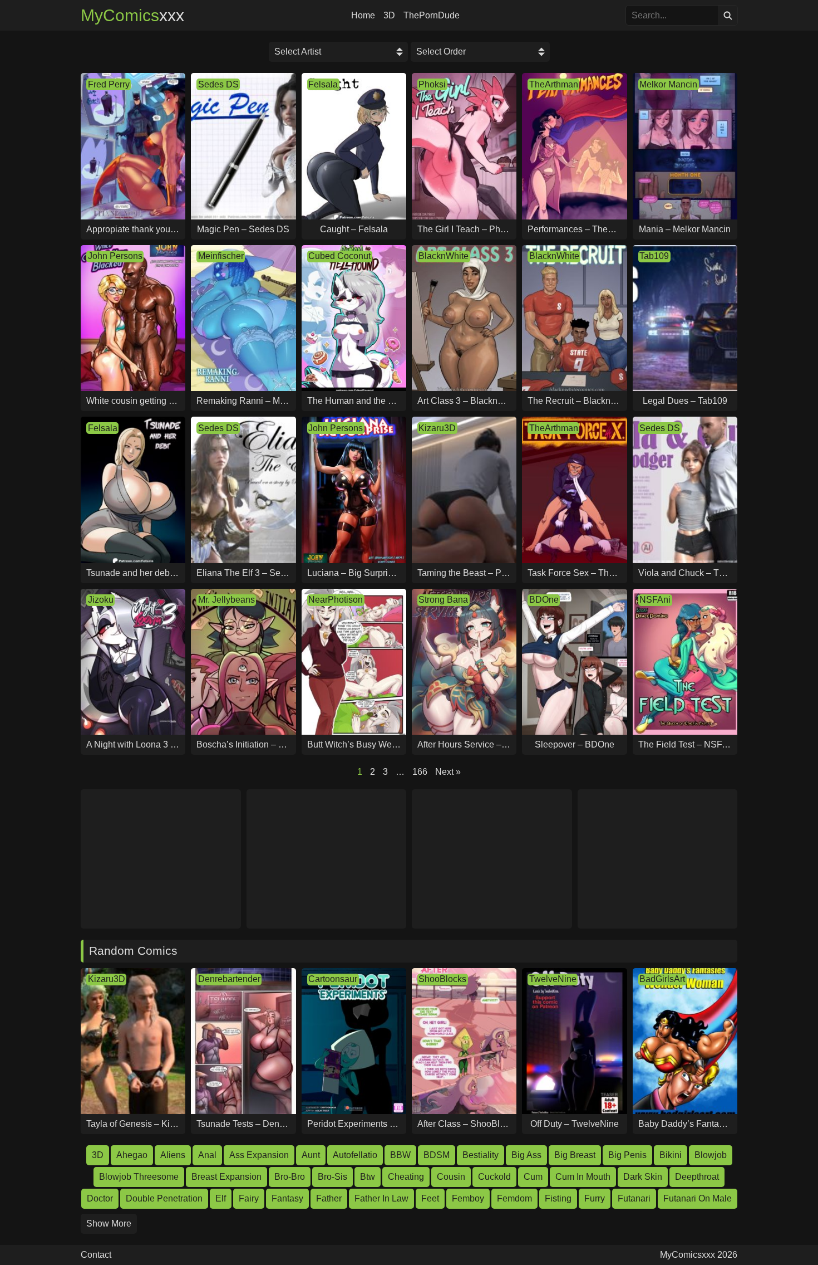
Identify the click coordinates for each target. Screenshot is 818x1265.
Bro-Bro (289, 1176)
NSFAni (655, 599)
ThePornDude (431, 15)
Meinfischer (221, 256)
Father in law (381, 1198)
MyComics (132, 15)
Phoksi (432, 84)
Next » (448, 771)
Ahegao (131, 1155)
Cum (533, 1176)
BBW (400, 1155)
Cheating (406, 1176)
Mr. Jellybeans (226, 599)
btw (367, 1176)
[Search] (727, 15)
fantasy (287, 1198)
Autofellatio (355, 1155)
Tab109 (654, 256)
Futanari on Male (697, 1198)
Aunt (311, 1155)
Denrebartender (229, 979)
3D (389, 15)
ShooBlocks (442, 979)
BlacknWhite (443, 256)
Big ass (526, 1155)
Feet (430, 1198)
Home (363, 15)
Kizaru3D (437, 428)
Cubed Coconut (339, 256)
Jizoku (101, 599)
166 (419, 771)
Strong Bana (443, 599)
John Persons (115, 256)
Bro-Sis (332, 1176)
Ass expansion (259, 1155)
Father (329, 1198)
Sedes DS (218, 84)
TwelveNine (552, 979)
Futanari (634, 1198)
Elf (220, 1198)
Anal (207, 1155)
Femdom (514, 1198)
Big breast (574, 1155)
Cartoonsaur (332, 979)
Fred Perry (109, 84)
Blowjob (710, 1155)
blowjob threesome (139, 1176)
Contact (96, 1255)
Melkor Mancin (668, 84)
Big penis (627, 1155)
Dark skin (642, 1176)
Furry (594, 1198)
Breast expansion (226, 1176)
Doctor (100, 1198)
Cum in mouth (582, 1176)
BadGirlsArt (662, 979)
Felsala (323, 84)
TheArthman (553, 84)
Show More (108, 1223)
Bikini (670, 1155)
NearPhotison (335, 599)
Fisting (558, 1198)
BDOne (544, 599)
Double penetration (164, 1198)
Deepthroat (697, 1176)
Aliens (172, 1155)
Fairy (249, 1198)
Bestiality (480, 1155)
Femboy (468, 1198)
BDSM (436, 1155)
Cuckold (494, 1176)
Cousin (451, 1176)
